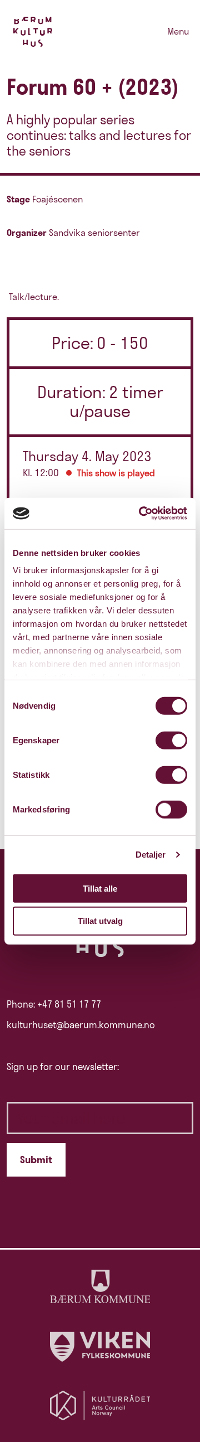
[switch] (171, 740)
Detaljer (151, 854)
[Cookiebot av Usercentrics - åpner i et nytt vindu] (141, 513)
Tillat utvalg (100, 921)
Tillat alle (100, 888)
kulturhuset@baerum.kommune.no (81, 1024)
